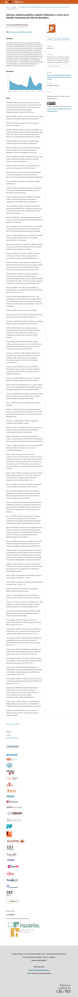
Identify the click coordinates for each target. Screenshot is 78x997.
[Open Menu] (6, 2)
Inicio (7, 7)
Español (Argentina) (12, 738)
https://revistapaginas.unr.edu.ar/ (39, 970)
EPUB (66, 39)
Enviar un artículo (13, 746)
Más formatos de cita (54, 66)
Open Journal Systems (12, 724)
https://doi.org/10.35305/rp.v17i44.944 (20, 32)
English (8, 735)
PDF (51, 39)
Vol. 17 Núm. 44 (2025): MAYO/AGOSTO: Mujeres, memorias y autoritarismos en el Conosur (43, 7)
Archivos (13, 7)
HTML (58, 39)
